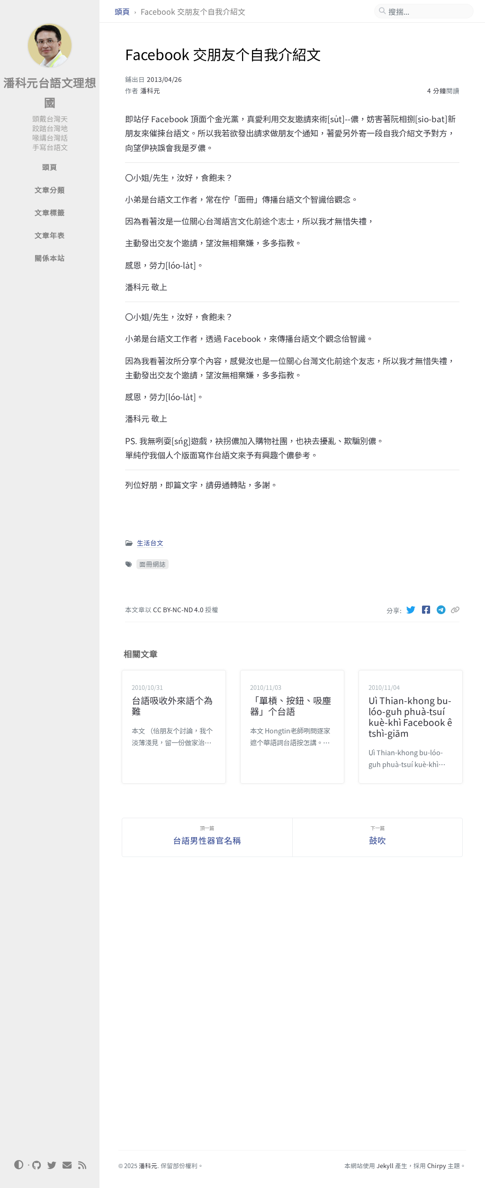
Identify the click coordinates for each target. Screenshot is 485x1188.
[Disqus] (292, 1009)
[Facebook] (426, 609)
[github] (37, 1165)
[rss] (82, 1165)
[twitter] (52, 1165)
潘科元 (150, 90)
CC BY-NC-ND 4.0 (179, 609)
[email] (67, 1165)
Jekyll (385, 1165)
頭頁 (123, 11)
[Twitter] (411, 609)
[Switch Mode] (18, 1164)
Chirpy (436, 1165)
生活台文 (150, 542)
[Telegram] (442, 609)
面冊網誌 (152, 564)
